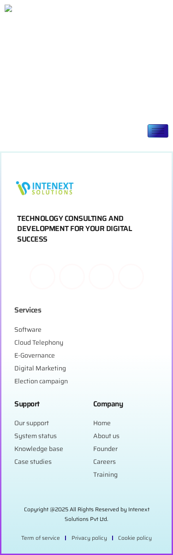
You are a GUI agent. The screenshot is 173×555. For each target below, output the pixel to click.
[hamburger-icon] (158, 131)
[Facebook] (42, 276)
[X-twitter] (101, 276)
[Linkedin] (72, 276)
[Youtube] (131, 276)
